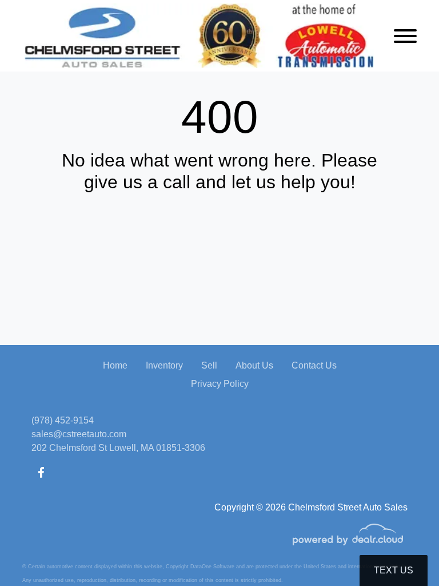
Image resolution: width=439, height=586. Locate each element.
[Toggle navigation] (405, 36)
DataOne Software (212, 566)
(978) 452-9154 (62, 420)
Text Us (393, 570)
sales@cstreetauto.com (78, 434)
